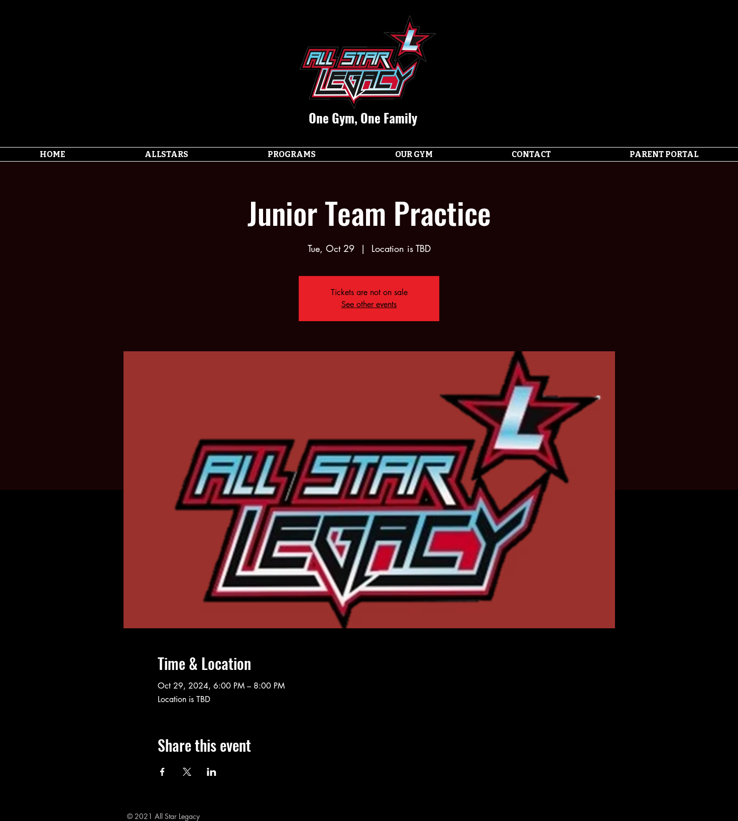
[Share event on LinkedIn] (211, 772)
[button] (166, 154)
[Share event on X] (187, 772)
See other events (369, 304)
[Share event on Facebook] (162, 772)
